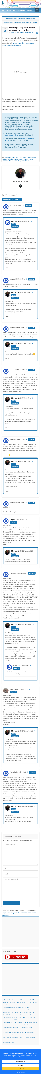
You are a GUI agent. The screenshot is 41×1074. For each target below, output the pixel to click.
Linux (4, 1019)
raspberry (16, 1032)
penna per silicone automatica (8, 1029)
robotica (17, 1035)
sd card (25, 1035)
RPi (20, 1035)
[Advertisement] (16, 932)
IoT (30, 1014)
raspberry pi (22, 1032)
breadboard (23, 157)
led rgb (34, 1017)
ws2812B (9, 1042)
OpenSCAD (26, 1024)
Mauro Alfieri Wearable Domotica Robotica (17, 10)
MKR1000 (15, 1019)
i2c (21, 1014)
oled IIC (21, 1024)
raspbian (5, 1035)
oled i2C (17, 1024)
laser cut (20, 1017)
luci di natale (9, 1019)
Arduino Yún (24, 1002)
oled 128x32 (5, 1024)
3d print (7, 999)
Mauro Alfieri (14, 32)
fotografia (31, 1012)
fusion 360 (5, 1014)
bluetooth (5, 1004)
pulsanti (28, 1029)
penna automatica (8, 1027)
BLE (36, 1002)
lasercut (16, 1017)
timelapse (17, 1040)
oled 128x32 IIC (12, 1024)
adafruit (27, 999)
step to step (13, 161)
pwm (12, 1032)
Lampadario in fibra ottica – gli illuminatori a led (19, 22)
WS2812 (5, 1042)
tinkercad (22, 1040)
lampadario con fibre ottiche (8, 1017)
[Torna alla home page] (20, 4)
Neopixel (25, 1022)
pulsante (23, 1029)
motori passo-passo (21, 159)
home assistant (17, 1014)
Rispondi (28, 205)
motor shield (14, 1022)
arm (28, 1002)
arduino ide (5, 1002)
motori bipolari (20, 1019)
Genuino (11, 1014)
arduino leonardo (12, 1002)
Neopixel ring (31, 1022)
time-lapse (11, 1040)
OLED (35, 1022)
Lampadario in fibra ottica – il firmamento (21, 18)
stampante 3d (28, 1037)
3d (4, 999)
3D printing (22, 999)
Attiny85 (32, 1002)
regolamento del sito (12, 135)
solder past (9, 1037)
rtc (22, 1035)
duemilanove (32, 157)
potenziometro (18, 1029)
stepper (20, 161)
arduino (7, 157)
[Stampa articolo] (37, 33)
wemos (31, 1040)
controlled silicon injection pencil (22, 1007)
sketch (4, 1037)
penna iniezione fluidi (17, 1027)
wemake (27, 1040)
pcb (4, 1027)
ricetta (9, 1035)
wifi (35, 1040)
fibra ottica (26, 1012)
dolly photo (5, 1012)
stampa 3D (21, 1037)
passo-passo (33, 1024)
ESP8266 (21, 1012)
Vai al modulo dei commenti (11, 199)
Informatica (29, 32)
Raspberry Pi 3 (30, 1032)
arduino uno (14, 157)
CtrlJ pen (29, 1009)
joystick (33, 1014)
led (31, 1017)
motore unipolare (8, 159)
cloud (9, 1004)
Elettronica (23, 32)
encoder (16, 1012)
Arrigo (12, 519)
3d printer (17, 999)
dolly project (11, 1012)
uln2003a (26, 161)
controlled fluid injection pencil (29, 1004)
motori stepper (6, 1022)
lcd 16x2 (27, 1017)
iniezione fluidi (25, 1014)
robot (12, 1035)
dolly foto (34, 1009)
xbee (13, 1042)
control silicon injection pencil (20, 1009)
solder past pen (15, 1037)
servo (29, 1035)
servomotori (34, 1035)
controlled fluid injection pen (16, 1004)
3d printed (11, 999)
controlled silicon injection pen (9, 1007)
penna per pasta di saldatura (27, 1027)
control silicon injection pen (8, 1009)
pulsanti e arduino (7, 1032)
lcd (24, 1017)
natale (20, 1022)
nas (18, 1022)
